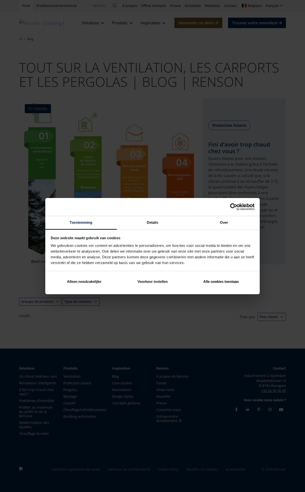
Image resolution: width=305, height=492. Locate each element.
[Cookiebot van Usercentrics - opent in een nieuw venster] (233, 206)
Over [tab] (224, 222)
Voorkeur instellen (152, 281)
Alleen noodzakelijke (84, 281)
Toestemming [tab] (81, 222)
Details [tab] (152, 222)
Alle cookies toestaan (221, 281)
